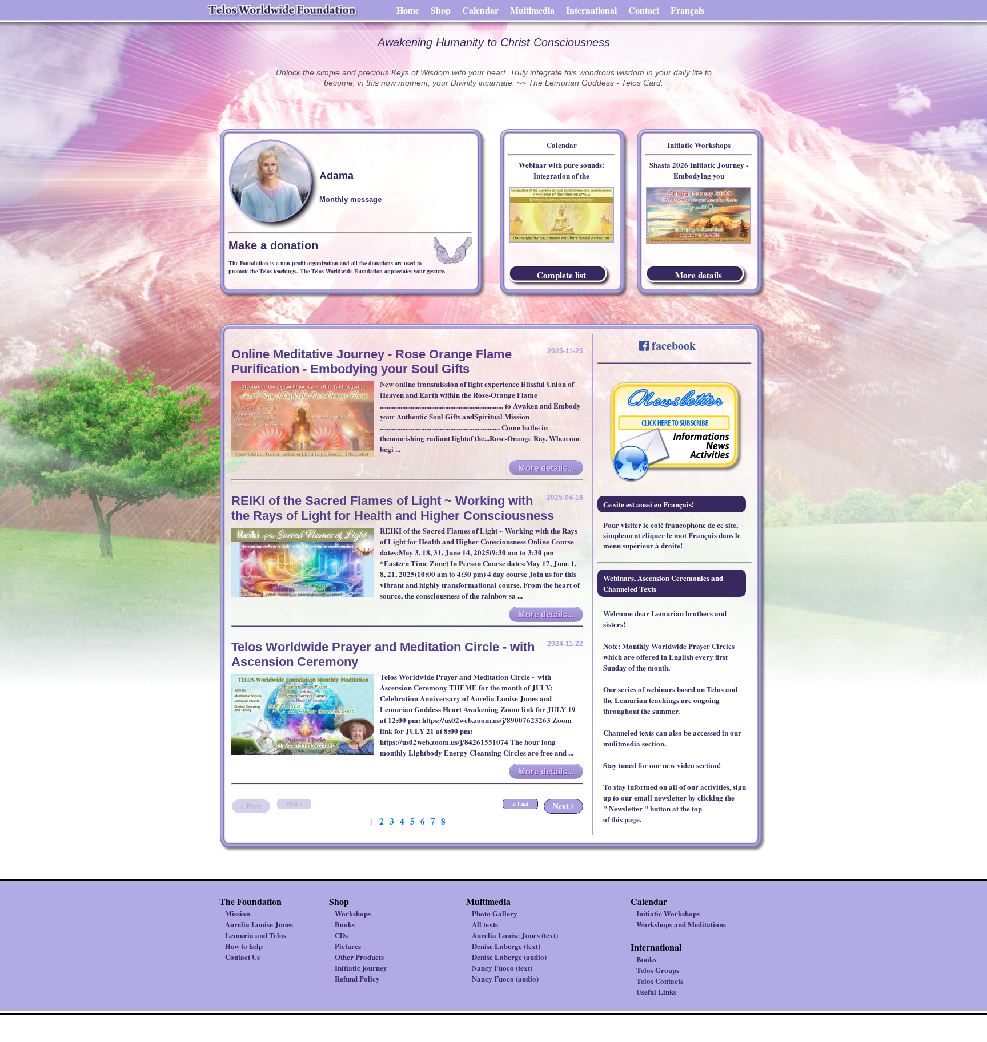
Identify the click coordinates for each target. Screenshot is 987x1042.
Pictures (348, 945)
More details (698, 275)
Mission (237, 913)
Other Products (359, 956)
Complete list (561, 275)
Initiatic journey (361, 967)
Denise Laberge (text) (506, 945)
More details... (546, 467)
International (591, 10)
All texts (485, 924)
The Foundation (250, 901)
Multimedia (532, 10)
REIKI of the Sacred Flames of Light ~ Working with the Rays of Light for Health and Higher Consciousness (392, 508)
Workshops (353, 913)
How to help (244, 945)
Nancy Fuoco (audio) (505, 978)
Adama (336, 175)
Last (522, 804)
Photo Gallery (494, 913)
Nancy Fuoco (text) (502, 967)
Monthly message (350, 199)
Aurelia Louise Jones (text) (515, 935)
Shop (441, 10)
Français (687, 10)
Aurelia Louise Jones (259, 924)
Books (345, 924)
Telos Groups (657, 969)
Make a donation (273, 245)
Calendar (480, 10)
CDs (341, 935)
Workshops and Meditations (681, 924)
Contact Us (242, 956)
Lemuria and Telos (255, 935)
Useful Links (656, 991)
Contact (643, 10)
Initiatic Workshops (668, 913)
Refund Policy (357, 978)
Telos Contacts (659, 980)
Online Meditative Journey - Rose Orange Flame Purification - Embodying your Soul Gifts (371, 361)
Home (407, 10)
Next (562, 806)
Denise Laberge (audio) (509, 956)
